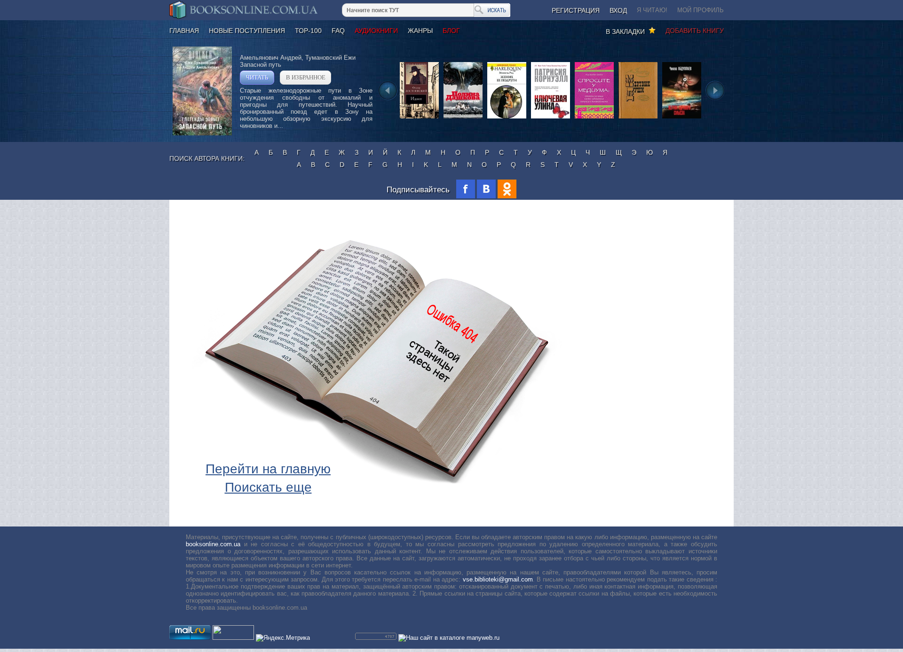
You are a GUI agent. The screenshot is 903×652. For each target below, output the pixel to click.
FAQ (338, 30)
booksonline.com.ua (213, 544)
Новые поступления (247, 30)
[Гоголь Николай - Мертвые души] (637, 117)
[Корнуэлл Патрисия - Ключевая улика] (550, 117)
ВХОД (618, 10)
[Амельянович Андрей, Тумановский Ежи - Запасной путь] (202, 133)
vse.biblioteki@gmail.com (498, 579)
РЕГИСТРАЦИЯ (576, 10)
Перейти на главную (268, 469)
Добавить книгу (694, 30)
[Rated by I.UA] (233, 637)
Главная (184, 30)
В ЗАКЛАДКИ (627, 31)
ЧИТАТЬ (257, 77)
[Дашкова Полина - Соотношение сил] (463, 117)
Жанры (420, 30)
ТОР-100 (308, 30)
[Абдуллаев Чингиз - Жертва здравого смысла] (681, 117)
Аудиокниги (376, 30)
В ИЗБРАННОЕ (305, 77)
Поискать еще (268, 487)
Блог (451, 30)
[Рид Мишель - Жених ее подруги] (506, 117)
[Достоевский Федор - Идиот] (419, 117)
